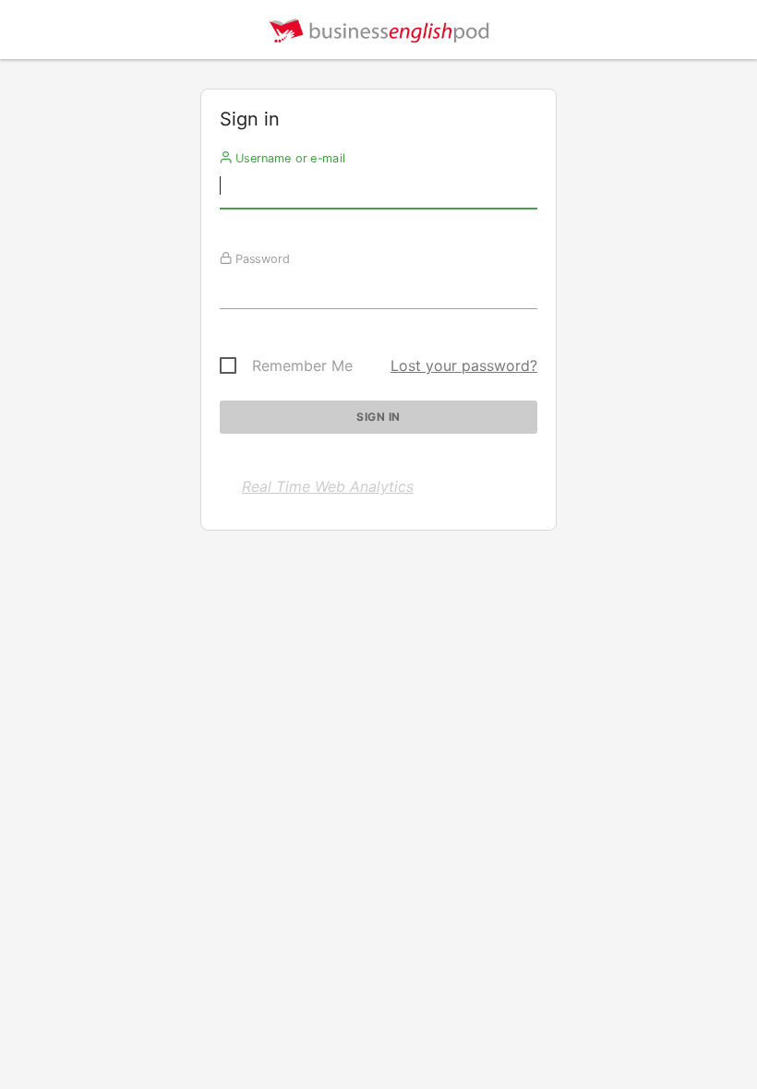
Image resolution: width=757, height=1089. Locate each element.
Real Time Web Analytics (328, 486)
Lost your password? (464, 365)
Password (261, 258)
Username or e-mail (288, 157)
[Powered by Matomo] (378, 35)
